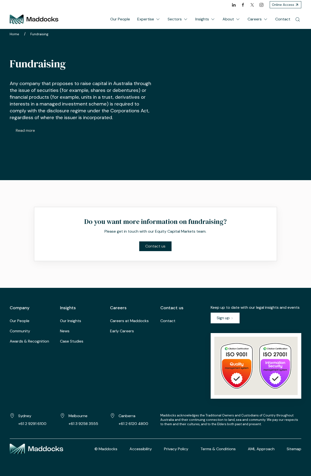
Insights (202, 19)
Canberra (127, 415)
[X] (252, 4)
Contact (282, 19)
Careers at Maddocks (129, 320)
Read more (25, 130)
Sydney (24, 415)
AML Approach (261, 448)
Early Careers (122, 331)
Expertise (145, 19)
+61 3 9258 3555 (83, 423)
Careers (255, 19)
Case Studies (71, 341)
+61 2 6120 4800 (133, 423)
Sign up (224, 317)
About (228, 19)
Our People (120, 19)
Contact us (155, 246)
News (64, 331)
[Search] (297, 19)
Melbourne (78, 415)
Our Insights (70, 320)
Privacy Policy (176, 448)
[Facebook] (243, 4)
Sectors (175, 19)
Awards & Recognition (29, 341)
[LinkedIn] (233, 4)
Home (14, 34)
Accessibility (141, 448)
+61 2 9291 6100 (32, 423)
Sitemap (294, 448)
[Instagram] (261, 4)
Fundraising (39, 34)
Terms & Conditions (218, 448)
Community (20, 331)
